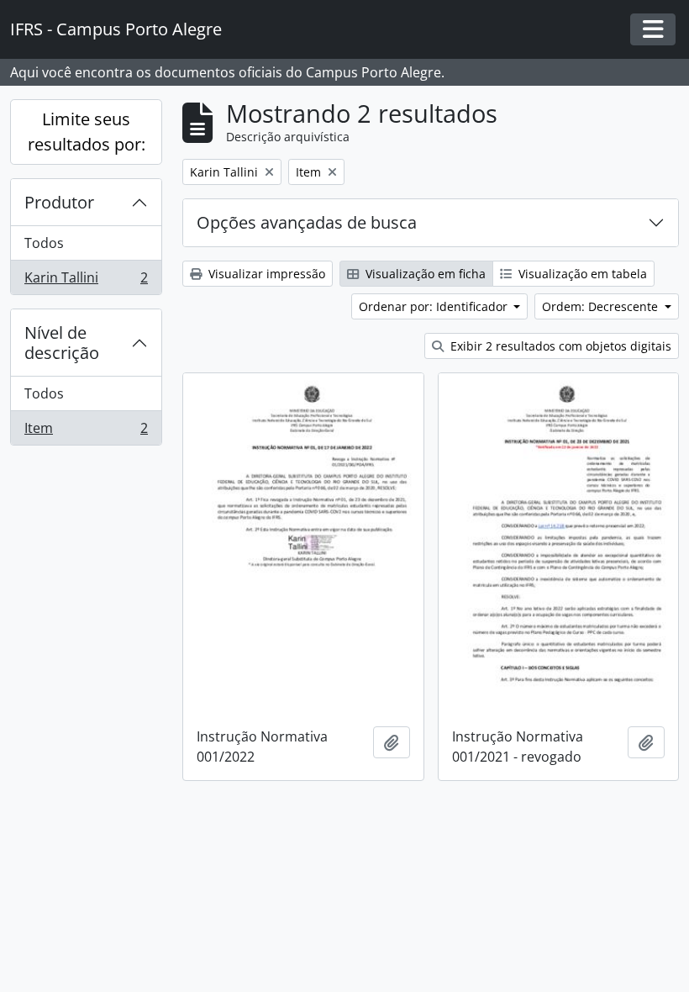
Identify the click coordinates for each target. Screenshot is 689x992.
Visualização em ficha (424, 274)
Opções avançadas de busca (307, 222)
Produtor (59, 202)
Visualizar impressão (265, 274)
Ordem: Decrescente (601, 306)
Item (86, 432)
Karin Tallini (86, 281)
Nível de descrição (61, 342)
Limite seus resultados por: (86, 132)
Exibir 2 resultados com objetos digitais (559, 346)
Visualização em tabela (581, 274)
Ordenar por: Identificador (435, 306)
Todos (44, 243)
